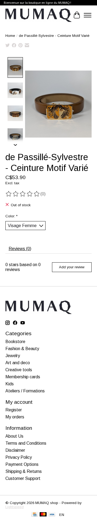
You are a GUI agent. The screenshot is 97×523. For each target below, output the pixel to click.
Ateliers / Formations (25, 391)
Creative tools (18, 369)
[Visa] (52, 514)
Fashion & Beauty (22, 348)
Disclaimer (15, 450)
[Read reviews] (22, 194)
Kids (9, 384)
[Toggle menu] (87, 15)
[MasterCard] (43, 514)
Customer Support (22, 478)
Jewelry (12, 355)
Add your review (71, 267)
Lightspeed (14, 507)
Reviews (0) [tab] (20, 248)
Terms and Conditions (25, 443)
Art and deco (17, 362)
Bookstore (15, 341)
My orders (14, 417)
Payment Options (22, 464)
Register (13, 410)
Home (10, 36)
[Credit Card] (34, 514)
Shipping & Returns (23, 471)
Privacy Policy (18, 457)
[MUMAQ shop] (38, 15)
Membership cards (22, 377)
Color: (11, 216)
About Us (14, 436)
